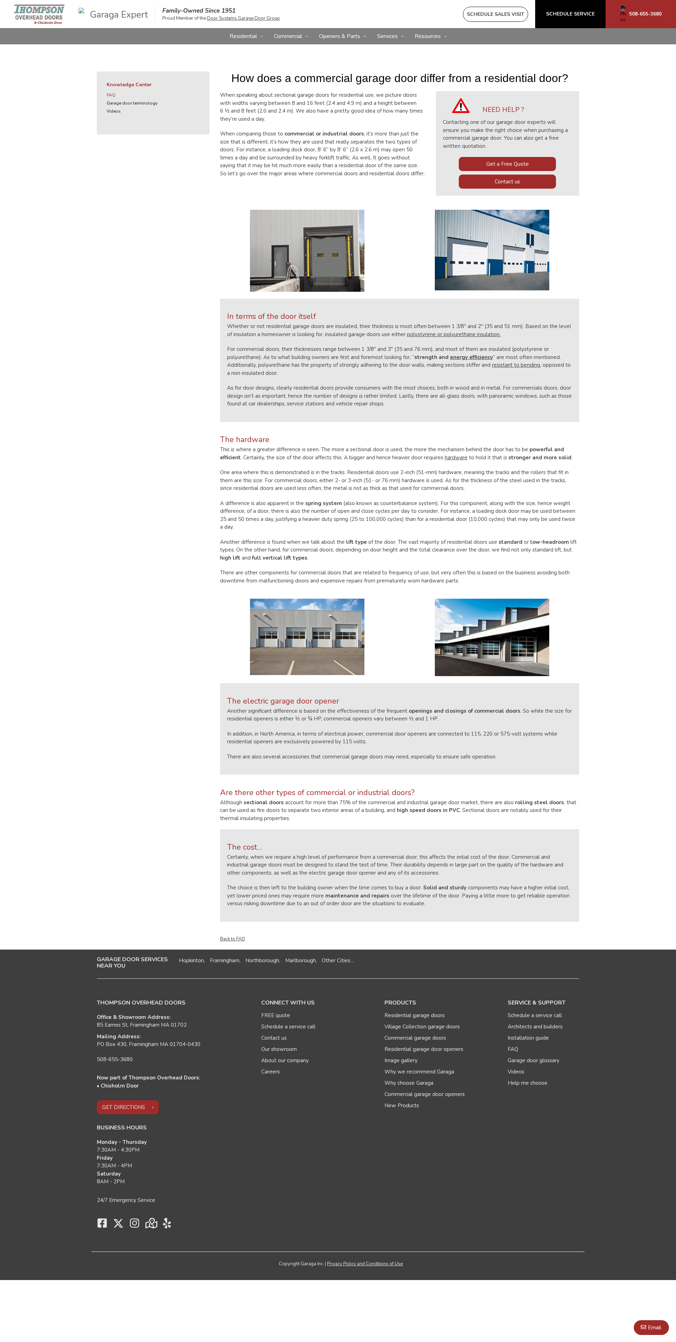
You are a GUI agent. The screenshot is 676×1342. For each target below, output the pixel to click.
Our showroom (279, 1049)
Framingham (224, 960)
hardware (456, 457)
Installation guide (528, 1037)
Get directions (123, 1107)
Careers (270, 1071)
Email (654, 1327)
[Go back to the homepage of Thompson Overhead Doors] (39, 14)
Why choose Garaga (408, 1082)
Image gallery (401, 1060)
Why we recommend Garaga (419, 1071)
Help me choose (527, 1082)
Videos (114, 111)
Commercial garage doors (415, 1037)
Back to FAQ (232, 939)
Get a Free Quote (507, 164)
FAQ (111, 95)
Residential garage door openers (423, 1049)
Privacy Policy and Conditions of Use (365, 1264)
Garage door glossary (533, 1060)
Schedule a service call (288, 1026)
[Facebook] (102, 1225)
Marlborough (300, 960)
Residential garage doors (414, 1015)
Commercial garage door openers (424, 1094)
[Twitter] (118, 1225)
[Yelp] (167, 1225)
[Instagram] (134, 1225)
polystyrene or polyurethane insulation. (454, 334)
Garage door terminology (132, 103)
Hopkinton (191, 960)
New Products (401, 1105)
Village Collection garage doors (422, 1026)
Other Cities (336, 960)
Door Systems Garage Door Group (243, 18)
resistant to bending (516, 364)
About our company (285, 1060)
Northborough (262, 960)
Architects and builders (535, 1026)
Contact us (507, 181)
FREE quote (275, 1015)
